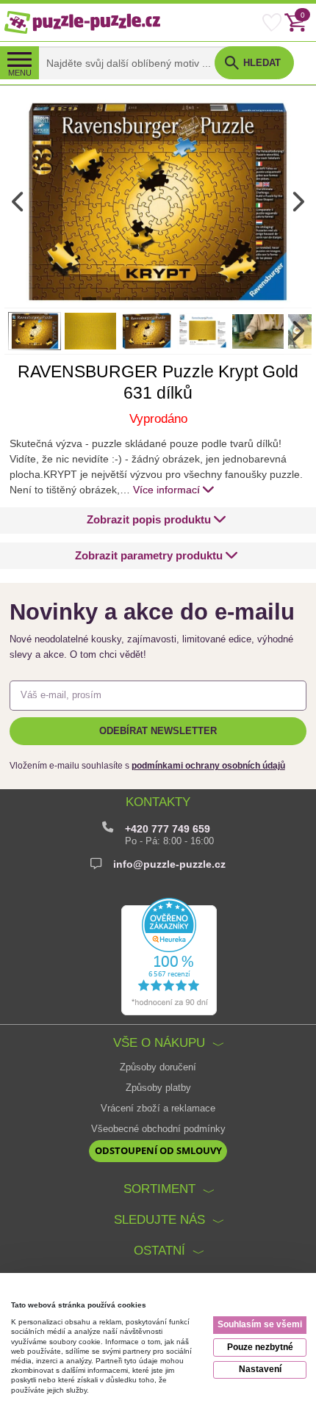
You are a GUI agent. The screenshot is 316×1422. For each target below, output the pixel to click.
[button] (156, 520)
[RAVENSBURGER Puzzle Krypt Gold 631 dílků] (157, 201)
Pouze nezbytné (260, 1347)
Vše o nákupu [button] (159, 1043)
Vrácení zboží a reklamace (158, 1108)
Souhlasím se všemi (260, 1324)
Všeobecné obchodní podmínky (158, 1129)
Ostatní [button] (159, 1251)
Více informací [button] (166, 490)
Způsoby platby (158, 1088)
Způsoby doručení (158, 1067)
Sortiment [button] (159, 1189)
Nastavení (260, 1369)
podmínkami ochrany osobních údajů (208, 766)
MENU (20, 72)
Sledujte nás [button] (159, 1220)
